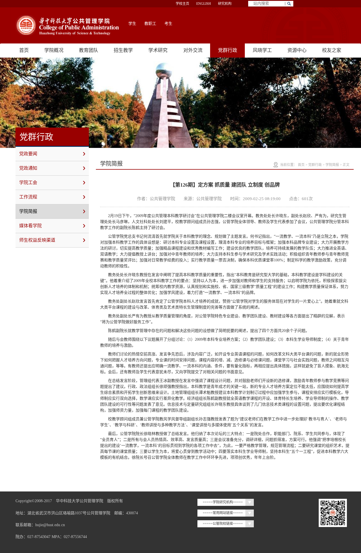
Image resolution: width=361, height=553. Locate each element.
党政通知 (28, 168)
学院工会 (28, 182)
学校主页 (182, 4)
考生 (168, 23)
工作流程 (28, 196)
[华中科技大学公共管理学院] (68, 25)
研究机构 (225, 4)
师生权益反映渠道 (37, 240)
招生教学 (123, 50)
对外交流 (192, 50)
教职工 (150, 23)
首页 (24, 50)
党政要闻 (28, 153)
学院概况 (53, 50)
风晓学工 (262, 50)
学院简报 (28, 211)
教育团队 (88, 50)
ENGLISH (203, 4)
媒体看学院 (30, 225)
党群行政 (227, 50)
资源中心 (297, 50)
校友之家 (331, 50)
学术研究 (158, 50)
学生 (132, 23)
